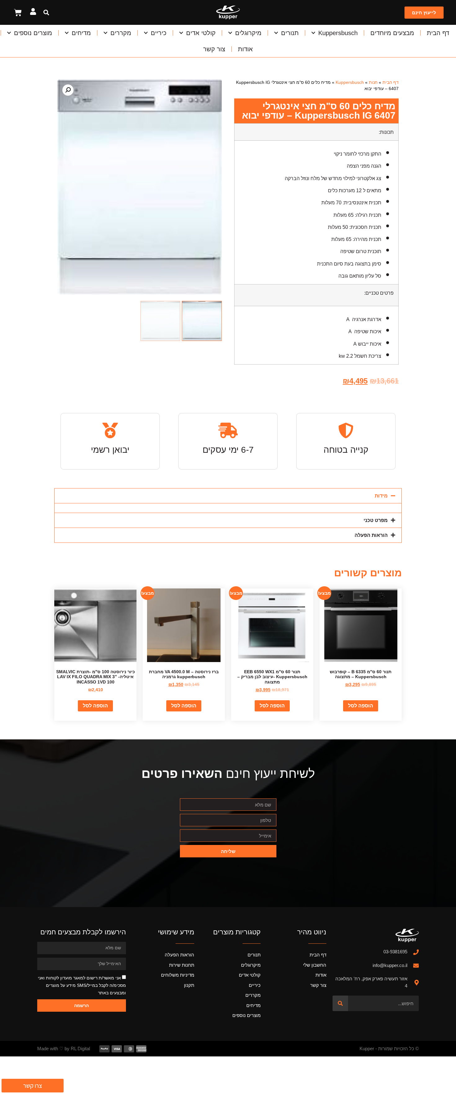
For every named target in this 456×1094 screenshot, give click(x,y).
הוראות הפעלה (371, 535)
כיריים (159, 33)
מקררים (120, 33)
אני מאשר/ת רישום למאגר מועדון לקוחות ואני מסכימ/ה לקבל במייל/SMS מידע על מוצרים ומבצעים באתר (82, 985)
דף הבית (438, 33)
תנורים (290, 33)
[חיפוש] (340, 1003)
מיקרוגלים (248, 33)
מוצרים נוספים (33, 33)
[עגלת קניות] (17, 12)
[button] (46, 12)
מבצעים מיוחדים (392, 33)
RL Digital (80, 1048)
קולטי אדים (201, 33)
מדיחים (81, 33)
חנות (373, 82)
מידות (381, 495)
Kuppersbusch (338, 33)
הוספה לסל (360, 705)
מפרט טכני (376, 520)
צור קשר (214, 49)
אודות (245, 49)
